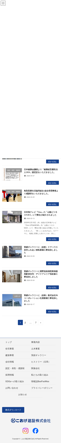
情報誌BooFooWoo (40, 381)
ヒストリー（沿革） (40, 361)
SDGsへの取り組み (14, 381)
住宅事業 (9, 348)
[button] (13, 410)
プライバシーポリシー (41, 387)
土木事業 (35, 348)
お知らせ (22, 394)
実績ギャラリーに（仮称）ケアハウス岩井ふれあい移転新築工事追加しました (41, 250)
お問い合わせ (11, 387)
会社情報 (9, 361)
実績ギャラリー (38, 355)
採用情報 (9, 374)
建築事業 (9, 355)
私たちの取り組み (39, 374)
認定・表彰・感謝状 (15, 368)
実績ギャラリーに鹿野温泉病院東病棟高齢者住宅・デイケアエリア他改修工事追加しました (41, 274)
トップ (8, 341)
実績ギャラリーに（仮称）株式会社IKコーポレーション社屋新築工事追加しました (41, 298)
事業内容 (35, 341)
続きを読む (52, 161)
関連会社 (35, 368)
